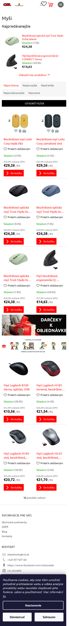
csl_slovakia (14, 570)
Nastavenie (33, 605)
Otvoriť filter (34, 103)
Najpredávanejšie (14, 92)
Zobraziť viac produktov (32, 74)
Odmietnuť (17, 617)
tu (4, 596)
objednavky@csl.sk (18, 554)
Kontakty (7, 536)
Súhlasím (49, 617)
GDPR (5, 526)
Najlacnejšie (30, 85)
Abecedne (34, 92)
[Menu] (60, 4)
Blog (4, 531)
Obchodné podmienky (14, 522)
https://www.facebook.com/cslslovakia (30, 565)
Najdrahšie (47, 85)
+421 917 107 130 (16, 559)
